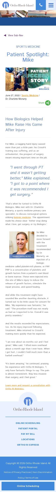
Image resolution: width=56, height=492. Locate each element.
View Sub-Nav (15, 35)
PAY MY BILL (28, 434)
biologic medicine (22, 217)
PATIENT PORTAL (28, 428)
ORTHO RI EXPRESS (28, 445)
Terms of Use (31, 477)
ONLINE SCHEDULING (28, 423)
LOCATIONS (28, 439)
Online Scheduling (28, 486)
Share (41, 102)
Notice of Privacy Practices (17, 472)
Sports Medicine (29, 95)
